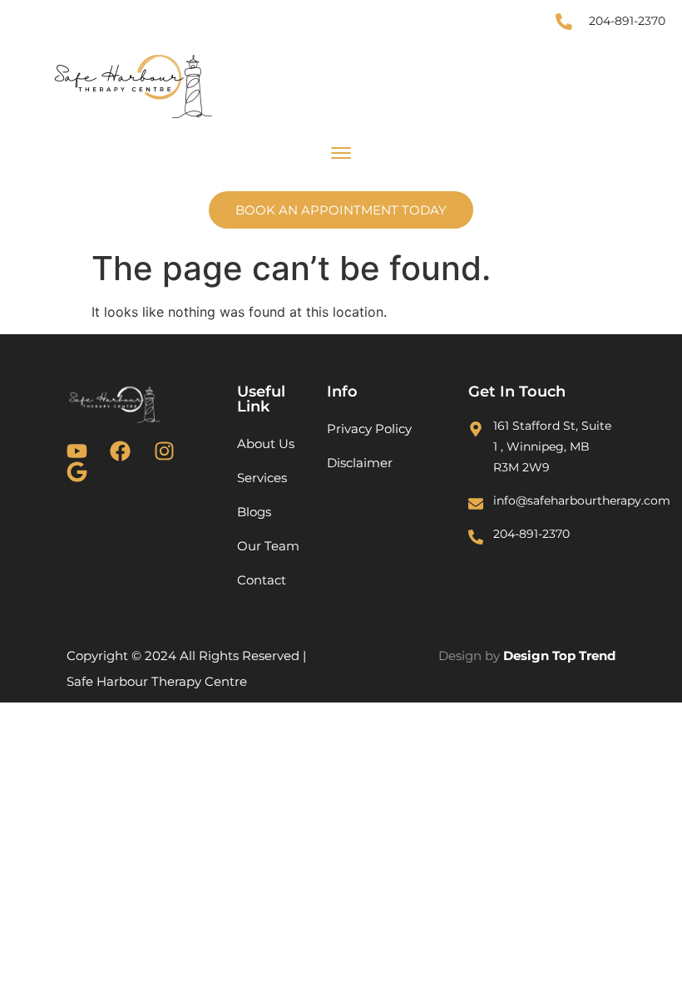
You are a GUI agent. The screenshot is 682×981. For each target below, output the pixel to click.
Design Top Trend (559, 655)
